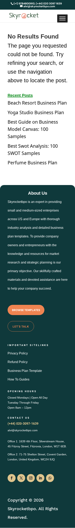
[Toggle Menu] (62, 18)
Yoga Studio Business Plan (36, 112)
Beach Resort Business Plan (37, 103)
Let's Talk (21, 326)
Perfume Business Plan (32, 162)
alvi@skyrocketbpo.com (23, 430)
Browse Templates (26, 310)
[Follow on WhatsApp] (50, 478)
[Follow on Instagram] (31, 478)
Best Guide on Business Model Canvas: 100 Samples (33, 129)
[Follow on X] (21, 478)
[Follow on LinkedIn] (40, 478)
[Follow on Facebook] (12, 478)
